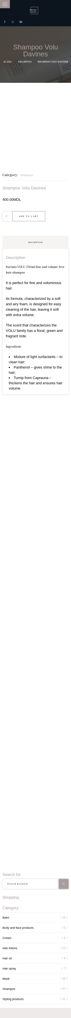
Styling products (13, 999)
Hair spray (9, 968)
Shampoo (25, 61)
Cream (6, 938)
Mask (6, 978)
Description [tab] (35, 242)
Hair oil (7, 958)
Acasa (7, 61)
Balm (5, 917)
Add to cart (29, 216)
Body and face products (18, 927)
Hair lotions (9, 948)
